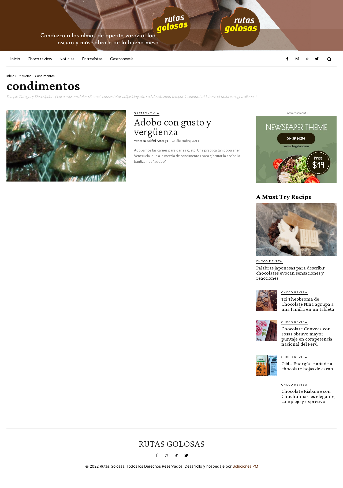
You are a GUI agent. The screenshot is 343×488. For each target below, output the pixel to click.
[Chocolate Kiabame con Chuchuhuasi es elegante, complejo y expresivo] (266, 392)
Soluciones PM (245, 466)
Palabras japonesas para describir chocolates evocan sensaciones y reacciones (290, 273)
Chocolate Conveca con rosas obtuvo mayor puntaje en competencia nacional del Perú (306, 336)
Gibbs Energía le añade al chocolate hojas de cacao (307, 366)
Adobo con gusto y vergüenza (172, 127)
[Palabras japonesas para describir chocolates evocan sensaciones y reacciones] (296, 229)
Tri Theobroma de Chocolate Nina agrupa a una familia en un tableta (307, 304)
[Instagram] (297, 59)
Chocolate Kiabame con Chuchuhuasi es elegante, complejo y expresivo (308, 396)
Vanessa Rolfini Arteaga (151, 140)
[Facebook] (287, 59)
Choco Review (269, 261)
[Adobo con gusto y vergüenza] (66, 146)
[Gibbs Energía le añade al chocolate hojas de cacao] (266, 365)
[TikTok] (307, 59)
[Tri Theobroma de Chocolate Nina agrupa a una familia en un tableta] (266, 300)
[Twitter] (317, 59)
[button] (329, 58)
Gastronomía (146, 113)
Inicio (10, 76)
